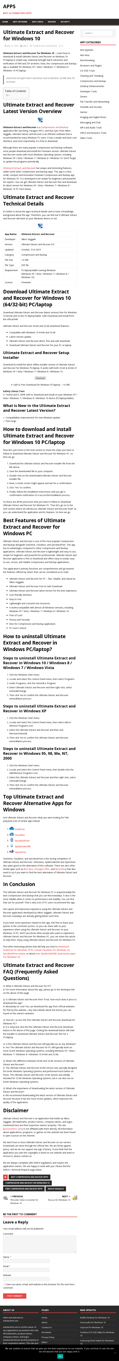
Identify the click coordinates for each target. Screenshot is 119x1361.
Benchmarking (87, 60)
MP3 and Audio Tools (91, 127)
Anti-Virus (37, 21)
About (44, 1322)
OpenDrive (20, 851)
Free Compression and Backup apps (23, 1188)
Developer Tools (88, 91)
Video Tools (86, 137)
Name (6, 1257)
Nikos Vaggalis (56, 1188)
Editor (25, 45)
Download (40, 378)
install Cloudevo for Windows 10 (52, 949)
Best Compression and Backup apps (29, 1177)
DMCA (44, 1342)
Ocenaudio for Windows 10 (93, 1322)
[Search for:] (98, 33)
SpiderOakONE (23, 846)
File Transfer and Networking (94, 101)
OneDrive (20, 829)
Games (83, 112)
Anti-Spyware (20, 21)
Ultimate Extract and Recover (19, 168)
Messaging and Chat (90, 122)
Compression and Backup (45, 45)
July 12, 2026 (12, 45)
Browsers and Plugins (91, 65)
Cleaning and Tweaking (91, 75)
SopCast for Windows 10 (91, 1327)
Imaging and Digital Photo (93, 117)
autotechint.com (13, 1128)
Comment (8, 1233)
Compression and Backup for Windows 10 (27, 1183)
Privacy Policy (48, 1337)
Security (65, 21)
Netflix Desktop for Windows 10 (95, 1317)
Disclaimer (46, 1332)
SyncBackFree (22, 840)
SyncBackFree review (14, 953)
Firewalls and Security (91, 106)
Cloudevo (20, 834)
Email (6, 1266)
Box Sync (28, 869)
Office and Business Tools (93, 132)
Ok (60, 1356)
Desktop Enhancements (92, 86)
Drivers (52, 21)
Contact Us (47, 1327)
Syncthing (60, 869)
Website (7, 1275)
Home (5, 21)
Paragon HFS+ (42, 869)
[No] (115, 1352)
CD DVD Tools (87, 70)
